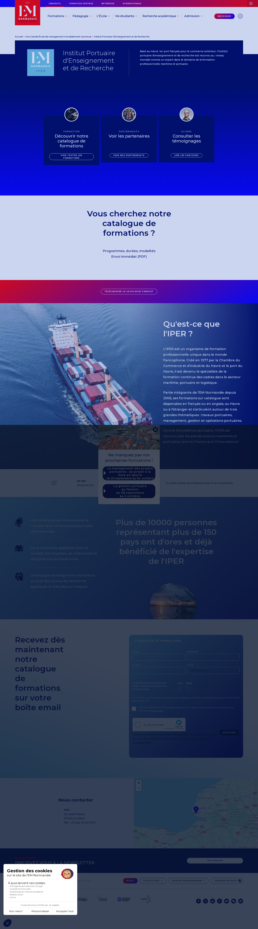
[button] (155, 429)
